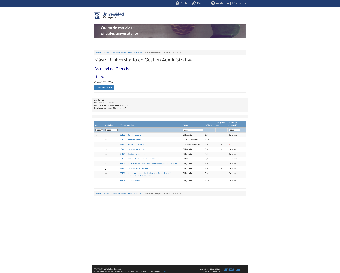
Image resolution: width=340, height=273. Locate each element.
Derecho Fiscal (134, 181)
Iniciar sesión (238, 3)
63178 (122, 181)
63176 (122, 154)
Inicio (98, 52)
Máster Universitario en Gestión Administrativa (123, 52)
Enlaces (201, 3)
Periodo (108, 125)
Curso (97, 125)
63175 (122, 149)
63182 (122, 135)
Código (123, 125)
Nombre (130, 125)
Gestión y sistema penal (137, 154)
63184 (122, 145)
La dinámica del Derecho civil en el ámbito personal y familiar (152, 164)
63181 (122, 173)
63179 (122, 164)
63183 (122, 140)
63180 (122, 168)
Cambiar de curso (103, 87)
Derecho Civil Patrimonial (138, 168)
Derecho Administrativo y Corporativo (143, 159)
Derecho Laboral (134, 135)
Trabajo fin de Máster (136, 145)
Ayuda (219, 3)
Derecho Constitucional (137, 149)
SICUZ (164, 272)
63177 (122, 159)
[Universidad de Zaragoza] (109, 16)
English (183, 3)
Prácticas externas (135, 140)
